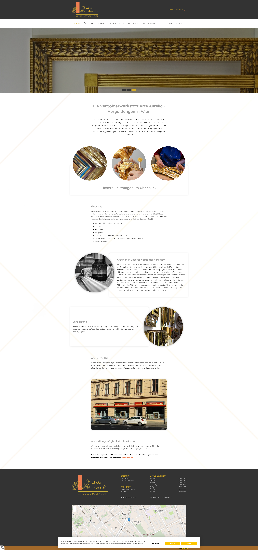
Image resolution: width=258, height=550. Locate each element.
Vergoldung (134, 23)
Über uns (88, 23)
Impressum (124, 497)
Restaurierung (117, 23)
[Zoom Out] (74, 510)
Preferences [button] (140, 543)
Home (77, 23)
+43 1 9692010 (127, 457)
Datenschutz (132, 497)
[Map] (129, 522)
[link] (102, 23)
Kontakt (180, 23)
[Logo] (85, 9)
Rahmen (101, 23)
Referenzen (167, 23)
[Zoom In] (74, 507)
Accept (189, 543)
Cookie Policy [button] (102, 543)
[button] (129, 520)
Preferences (155, 543)
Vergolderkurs (150, 23)
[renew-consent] (2, 547)
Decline (172, 543)
